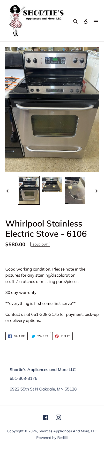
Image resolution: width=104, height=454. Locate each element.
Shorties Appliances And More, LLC (68, 431)
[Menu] (96, 21)
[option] (29, 190)
